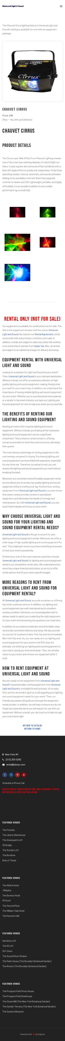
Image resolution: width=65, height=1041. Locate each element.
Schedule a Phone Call (13, 783)
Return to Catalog (32, 725)
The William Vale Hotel (13, 911)
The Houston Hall (10, 916)
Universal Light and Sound (21, 376)
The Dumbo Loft (10, 850)
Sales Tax (39, 346)
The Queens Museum (13, 1011)
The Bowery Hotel (11, 895)
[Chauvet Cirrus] (17, 212)
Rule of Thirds (9, 860)
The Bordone (8, 855)
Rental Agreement (44, 334)
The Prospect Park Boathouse (17, 996)
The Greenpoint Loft (12, 840)
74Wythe (6, 890)
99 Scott (6, 900)
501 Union (7, 951)
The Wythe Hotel (10, 885)
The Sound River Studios (14, 956)
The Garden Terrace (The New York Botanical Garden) (29, 1006)
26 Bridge (7, 845)
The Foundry (8, 830)
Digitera (41, 1034)
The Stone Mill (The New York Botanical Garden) (26, 1001)
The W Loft (7, 946)
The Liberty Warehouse (13, 835)
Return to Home (32, 728)
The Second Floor (11, 906)
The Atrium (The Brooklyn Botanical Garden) (24, 966)
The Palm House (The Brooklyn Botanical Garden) (26, 961)
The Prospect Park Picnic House (18, 991)
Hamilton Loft (9, 941)
